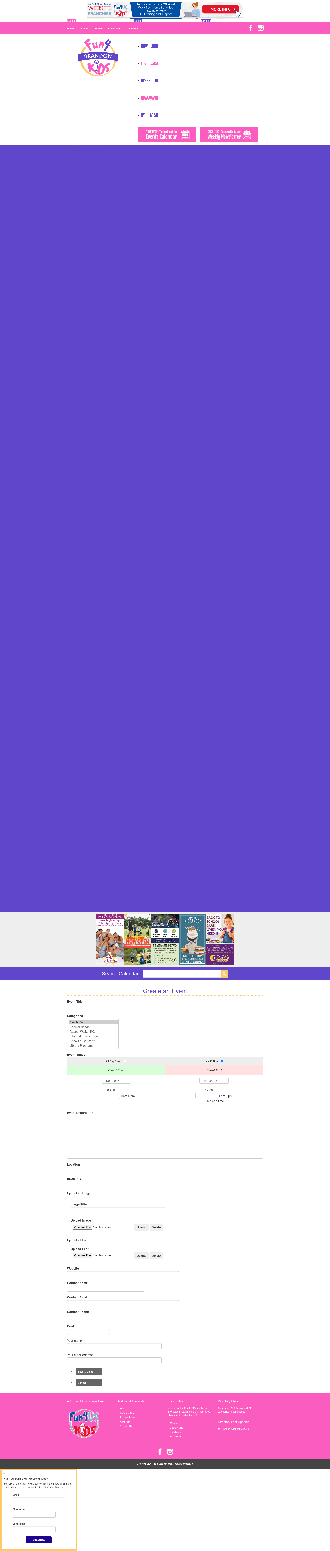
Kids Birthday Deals (88, 564)
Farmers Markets (87, 719)
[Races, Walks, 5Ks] (93, 1031)
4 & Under (83, 584)
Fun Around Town (81, 271)
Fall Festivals (85, 870)
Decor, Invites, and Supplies (93, 543)
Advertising (115, 28)
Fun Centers (85, 319)
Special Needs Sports (90, 832)
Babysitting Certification (91, 591)
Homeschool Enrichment (91, 633)
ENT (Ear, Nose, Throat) (91, 453)
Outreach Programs (89, 653)
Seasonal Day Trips (88, 894)
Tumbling (83, 850)
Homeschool (85, 174)
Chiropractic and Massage (92, 443)
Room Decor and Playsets (92, 736)
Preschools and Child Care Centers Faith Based (104, 185)
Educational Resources (90, 167)
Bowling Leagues (87, 763)
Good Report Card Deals (91, 877)
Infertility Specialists (89, 467)
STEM (81, 674)
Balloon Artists (86, 519)
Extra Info (74, 1179)
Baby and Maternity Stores (92, 691)
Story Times (84, 677)
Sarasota (206, 20)
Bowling (82, 288)
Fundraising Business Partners (95, 243)
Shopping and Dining (82, 688)
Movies (82, 353)
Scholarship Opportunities (92, 202)
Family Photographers (90, 240)
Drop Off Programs (88, 164)
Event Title (75, 1001)
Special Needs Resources (92, 264)
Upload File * (80, 1249)
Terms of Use (127, 1413)
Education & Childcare (83, 154)
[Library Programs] (93, 1045)
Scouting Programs (88, 667)
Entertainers (84, 546)
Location (73, 1164)
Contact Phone (78, 1312)
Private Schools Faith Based (93, 192)
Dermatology (85, 450)
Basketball (83, 760)
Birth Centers (85, 429)
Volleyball (83, 853)
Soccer (82, 829)
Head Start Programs (89, 171)
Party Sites (84, 571)
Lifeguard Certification (90, 805)
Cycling (82, 774)
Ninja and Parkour (88, 812)
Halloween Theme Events (92, 881)
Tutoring (82, 216)
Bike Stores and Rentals (91, 695)
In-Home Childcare (88, 178)
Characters (84, 533)
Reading (82, 198)
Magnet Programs (88, 181)
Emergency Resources (90, 229)
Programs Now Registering (92, 664)
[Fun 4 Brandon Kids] (98, 57)
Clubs (81, 602)
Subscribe (39, 1540)
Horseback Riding (87, 798)
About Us (125, 1422)
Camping (83, 291)
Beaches (83, 285)
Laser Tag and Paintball (91, 343)
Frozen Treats (86, 722)
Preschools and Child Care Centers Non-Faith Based (107, 188)
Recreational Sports (89, 381)
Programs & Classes (82, 581)
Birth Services (85, 433)
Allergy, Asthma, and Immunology (96, 422)
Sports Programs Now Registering (96, 836)
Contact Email (77, 1297)
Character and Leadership (92, 595)
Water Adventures (88, 412)
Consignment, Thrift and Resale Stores (99, 708)
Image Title (79, 1204)
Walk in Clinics (86, 505)
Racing (82, 819)
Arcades (82, 281)
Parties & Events (80, 509)
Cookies (82, 540)
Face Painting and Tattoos (92, 550)
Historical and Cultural (90, 629)
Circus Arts (84, 598)
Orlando (174, 1423)
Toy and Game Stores (90, 746)
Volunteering (85, 684)
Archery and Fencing (89, 753)
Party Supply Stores (89, 574)
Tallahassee (176, 1432)
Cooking (82, 605)
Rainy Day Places (87, 374)
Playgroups (84, 257)
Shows (81, 901)
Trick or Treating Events (91, 905)
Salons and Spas (87, 385)
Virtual (81, 681)
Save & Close (85, 1371)
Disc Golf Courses (88, 302)
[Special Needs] (93, 1026)
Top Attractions (86, 402)
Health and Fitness (88, 788)
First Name (19, 1509)
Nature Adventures (88, 360)
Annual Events (86, 867)
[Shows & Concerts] (93, 1040)
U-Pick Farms (85, 908)
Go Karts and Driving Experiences (96, 326)
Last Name (19, 1523)
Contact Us (126, 1426)
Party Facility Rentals (89, 567)
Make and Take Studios (91, 350)
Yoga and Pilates (87, 860)
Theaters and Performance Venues (97, 398)
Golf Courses (85, 329)
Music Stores (85, 732)
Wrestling (83, 856)
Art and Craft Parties (89, 515)
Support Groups (87, 267)
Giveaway (132, 28)
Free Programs (86, 626)
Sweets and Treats (88, 743)
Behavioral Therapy (89, 426)
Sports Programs (80, 750)
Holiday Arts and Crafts (90, 884)
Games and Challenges (91, 322)
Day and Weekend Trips (91, 298)
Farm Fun (83, 874)
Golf (80, 781)
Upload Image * (82, 1220)
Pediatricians (85, 491)
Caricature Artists (87, 526)
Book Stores (84, 698)
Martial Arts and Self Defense (94, 808)
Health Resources (81, 419)
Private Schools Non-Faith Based (96, 195)
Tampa (138, 20)
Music (81, 646)
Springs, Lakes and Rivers (92, 395)
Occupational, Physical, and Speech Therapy (102, 478)
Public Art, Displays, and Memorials (97, 371)
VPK (80, 223)
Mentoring (83, 643)
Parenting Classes (88, 657)
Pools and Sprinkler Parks (92, 367)
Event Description (80, 1113)
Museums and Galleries (91, 357)
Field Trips (84, 309)
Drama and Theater (89, 615)
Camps (75, 147)
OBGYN (82, 474)
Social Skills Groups (89, 260)
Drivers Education (87, 619)
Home (70, 28)
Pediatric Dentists (87, 484)
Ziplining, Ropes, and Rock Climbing (98, 416)
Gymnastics (84, 784)
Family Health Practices (91, 464)
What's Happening (81, 863)
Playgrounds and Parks (90, 364)
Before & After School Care (93, 157)
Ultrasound (84, 498)
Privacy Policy (127, 1417)
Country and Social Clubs (92, 295)
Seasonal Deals (86, 898)
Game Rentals (86, 557)
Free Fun (83, 316)
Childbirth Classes (88, 440)
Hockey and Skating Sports (93, 791)
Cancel (82, 1382)
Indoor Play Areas (88, 340)
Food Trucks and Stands (91, 553)
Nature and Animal (88, 650)
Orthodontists (85, 481)
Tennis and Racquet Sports (93, 846)
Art (79, 588)
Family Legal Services (90, 236)
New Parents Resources (91, 250)
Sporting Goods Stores (90, 739)
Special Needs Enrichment (92, 670)
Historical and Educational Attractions (98, 333)
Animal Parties (86, 512)
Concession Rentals (89, 536)
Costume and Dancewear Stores (96, 712)
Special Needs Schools (90, 205)
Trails (81, 409)
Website (73, 1268)
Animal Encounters (88, 278)
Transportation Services (91, 212)
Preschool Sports (87, 815)
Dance (81, 612)
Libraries (83, 347)
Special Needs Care (89, 495)
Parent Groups (86, 254)
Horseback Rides (87, 336)
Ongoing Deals (86, 887)
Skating (82, 388)
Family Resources (81, 226)
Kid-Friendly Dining (88, 726)
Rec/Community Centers (91, 378)
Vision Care (84, 502)
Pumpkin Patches (87, 891)
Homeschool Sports (89, 794)
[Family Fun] (93, 1022)
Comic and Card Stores (91, 705)
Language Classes (88, 639)
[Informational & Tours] (93, 1036)
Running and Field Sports (92, 822)
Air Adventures (86, 274)
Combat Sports (86, 770)
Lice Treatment (86, 471)
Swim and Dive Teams (90, 839)
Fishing (82, 312)
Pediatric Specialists (89, 488)
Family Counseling (88, 457)
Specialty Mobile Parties (91, 577)
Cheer (81, 767)
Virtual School (85, 219)
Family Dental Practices (91, 460)
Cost (70, 1326)
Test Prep (83, 209)
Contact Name (77, 1283)
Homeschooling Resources (92, 247)
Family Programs (87, 622)
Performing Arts (86, 660)
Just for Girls (85, 636)
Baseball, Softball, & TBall (92, 757)
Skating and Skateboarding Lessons (97, 825)
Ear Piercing (84, 715)
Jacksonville (176, 1427)
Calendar (84, 28)
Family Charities (87, 233)
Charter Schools (87, 161)
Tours (81, 405)
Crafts (81, 608)
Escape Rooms (86, 305)
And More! (176, 1436)
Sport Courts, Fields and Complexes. (98, 391)
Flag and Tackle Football (91, 777)
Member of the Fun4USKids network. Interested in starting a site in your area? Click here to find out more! (190, 1411)
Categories (75, 1016)
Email (16, 1494)
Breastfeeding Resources (92, 436)
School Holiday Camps (90, 150)
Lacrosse (83, 801)
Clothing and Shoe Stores (92, 701)
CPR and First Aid (88, 447)
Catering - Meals (87, 529)
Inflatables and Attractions (92, 560)
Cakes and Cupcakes (89, 522)
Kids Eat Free (85, 729)
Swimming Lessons (88, 843)
